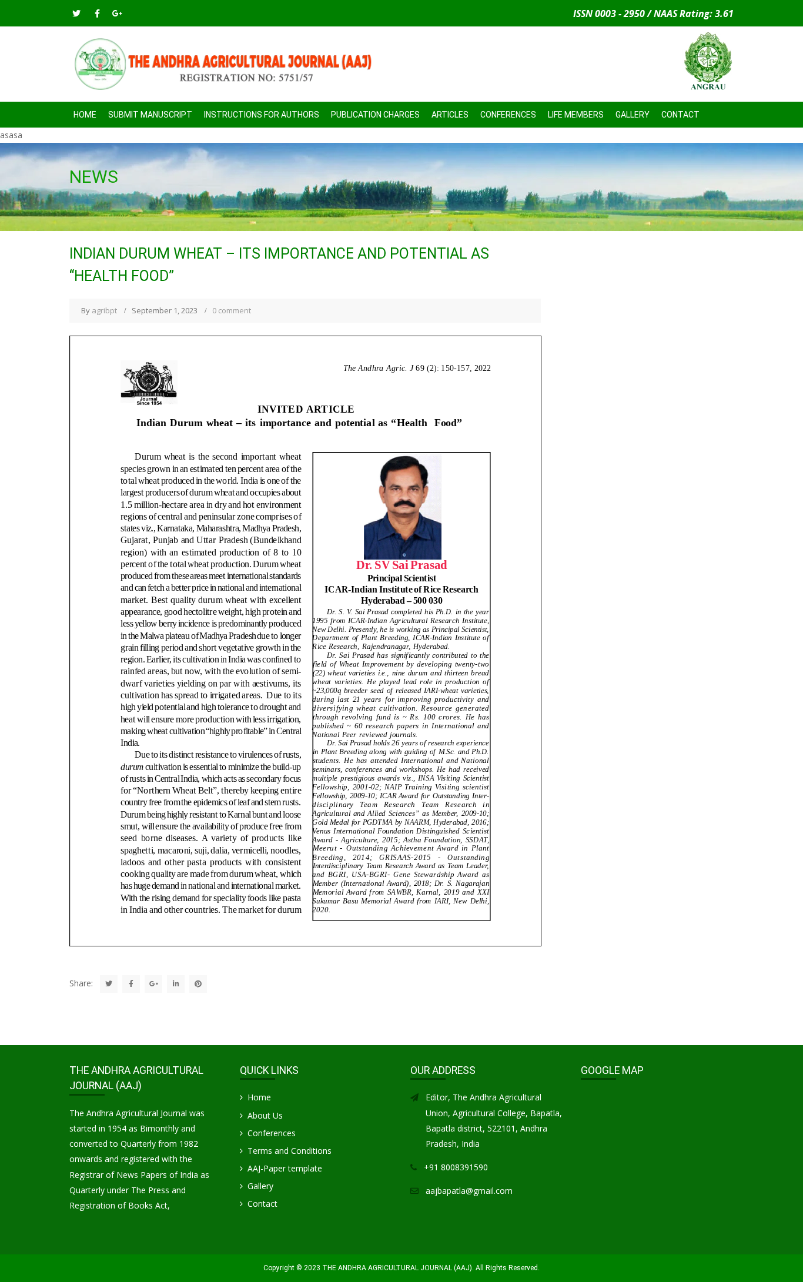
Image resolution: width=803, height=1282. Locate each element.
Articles (450, 114)
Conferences (271, 1133)
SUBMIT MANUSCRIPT (150, 114)
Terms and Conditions (289, 1150)
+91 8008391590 (456, 1167)
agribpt (104, 310)
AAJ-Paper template (284, 1168)
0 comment (231, 310)
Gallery (632, 114)
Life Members (576, 114)
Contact (680, 114)
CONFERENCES (508, 114)
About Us (265, 1115)
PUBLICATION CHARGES (375, 114)
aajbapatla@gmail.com (469, 1190)
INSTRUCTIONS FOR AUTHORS (261, 114)
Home (84, 114)
